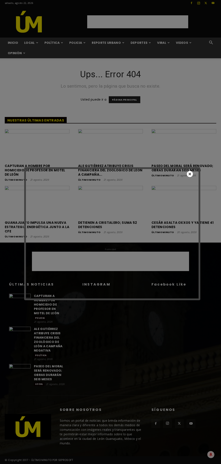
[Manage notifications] (210, 454)
